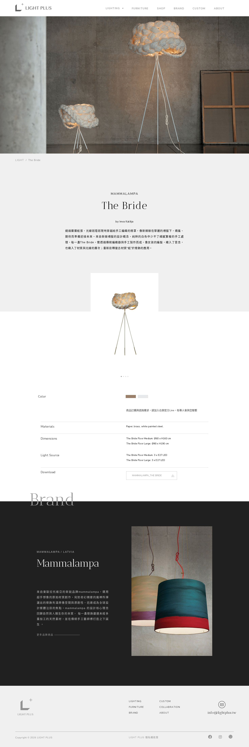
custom (199, 8)
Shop (161, 8)
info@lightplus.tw (222, 713)
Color (42, 396)
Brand (179, 8)
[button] (130, 396)
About (219, 8)
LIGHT (19, 160)
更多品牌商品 (45, 634)
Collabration (169, 707)
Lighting (113, 8)
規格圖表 (46, 445)
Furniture (140, 8)
